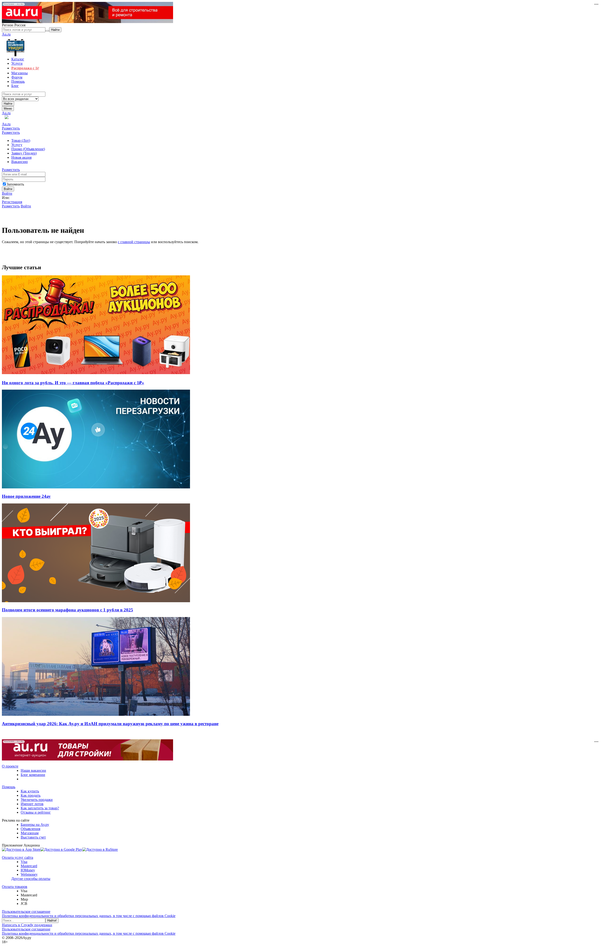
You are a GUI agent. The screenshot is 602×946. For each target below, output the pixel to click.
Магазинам (30, 833)
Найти (8, 103)
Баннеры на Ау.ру (35, 825)
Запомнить (15, 184)
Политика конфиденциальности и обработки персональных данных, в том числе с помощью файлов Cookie (88, 916)
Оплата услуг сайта (17, 857)
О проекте (10, 766)
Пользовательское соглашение (26, 912)
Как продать (30, 795)
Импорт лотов (32, 804)
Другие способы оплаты (30, 879)
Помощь (8, 787)
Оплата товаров (14, 887)
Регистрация (12, 202)
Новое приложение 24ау (26, 496)
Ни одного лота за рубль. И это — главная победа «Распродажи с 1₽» (73, 382)
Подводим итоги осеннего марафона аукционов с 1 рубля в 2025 (67, 609)
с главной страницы (134, 242)
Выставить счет (33, 837)
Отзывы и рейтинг (36, 812)
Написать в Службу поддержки (27, 925)
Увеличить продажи (37, 800)
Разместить (11, 128)
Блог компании (33, 775)
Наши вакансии (33, 770)
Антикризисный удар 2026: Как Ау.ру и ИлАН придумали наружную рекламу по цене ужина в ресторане (110, 723)
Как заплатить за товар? (40, 808)
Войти (7, 193)
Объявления (30, 829)
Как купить (30, 791)
